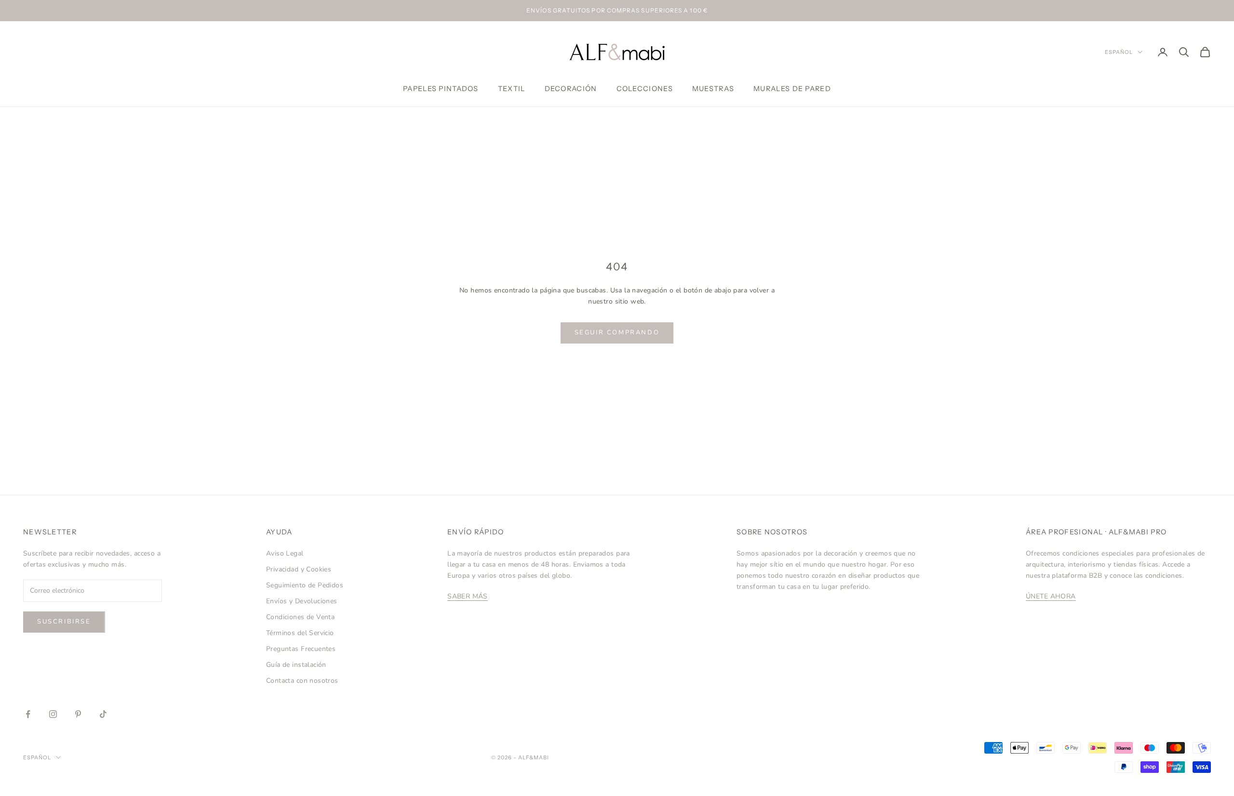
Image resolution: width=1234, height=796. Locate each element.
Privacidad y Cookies (298, 569)
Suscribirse (64, 621)
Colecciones (645, 88)
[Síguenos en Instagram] (53, 714)
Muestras (713, 88)
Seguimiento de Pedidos (304, 585)
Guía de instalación (296, 664)
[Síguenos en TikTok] (103, 714)
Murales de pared (792, 88)
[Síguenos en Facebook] (28, 714)
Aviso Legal (285, 553)
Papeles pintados (441, 88)
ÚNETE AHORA (1051, 596)
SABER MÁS (467, 596)
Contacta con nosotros (302, 680)
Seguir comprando (617, 332)
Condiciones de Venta (300, 617)
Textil (511, 88)
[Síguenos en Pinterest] (78, 714)
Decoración (571, 88)
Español (1119, 52)
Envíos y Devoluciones (301, 601)
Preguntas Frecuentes (300, 648)
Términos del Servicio (300, 632)
